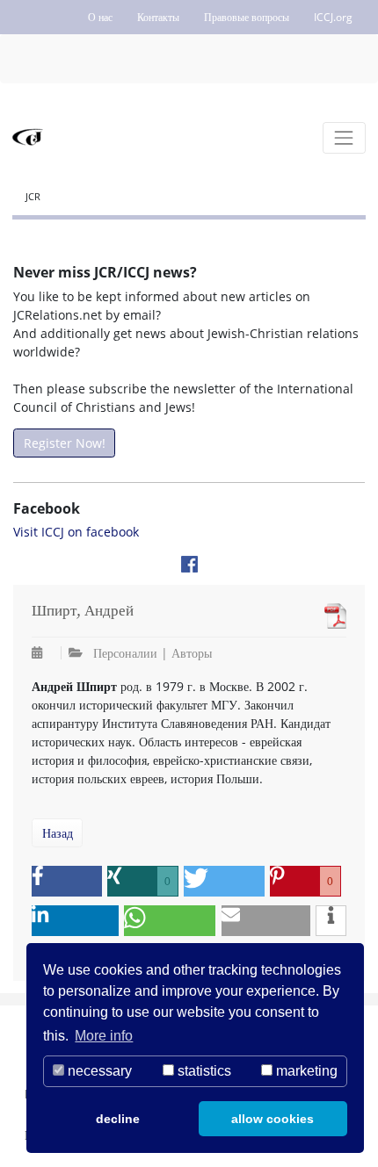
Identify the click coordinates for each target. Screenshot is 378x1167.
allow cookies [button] (272, 1119)
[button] (67, 881)
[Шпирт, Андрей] (331, 616)
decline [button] (118, 1119)
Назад (57, 833)
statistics (202, 1070)
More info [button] (104, 1035)
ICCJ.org (333, 17)
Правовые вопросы (246, 17)
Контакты (158, 17)
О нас (100, 17)
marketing (305, 1070)
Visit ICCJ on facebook (76, 531)
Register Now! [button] (64, 443)
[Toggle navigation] (344, 137)
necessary (98, 1070)
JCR (32, 196)
